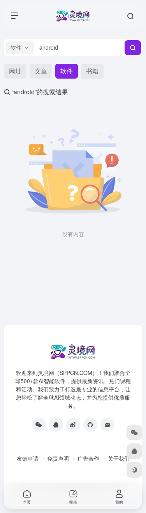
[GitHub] (90, 425)
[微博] (73, 425)
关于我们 (119, 458)
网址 (15, 70)
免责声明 (58, 458)
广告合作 (88, 458)
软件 (66, 70)
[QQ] (56, 425)
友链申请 (28, 458)
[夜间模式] (134, 470)
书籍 (92, 70)
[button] (19, 47)
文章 (41, 70)
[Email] (107, 425)
